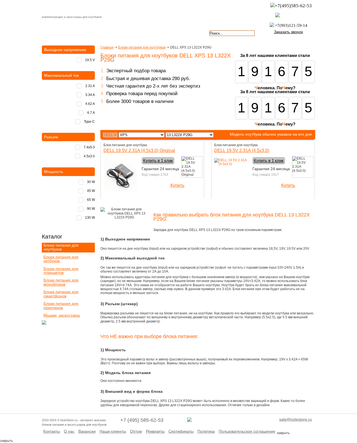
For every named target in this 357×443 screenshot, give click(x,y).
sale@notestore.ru (295, 419)
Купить (177, 185)
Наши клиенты (113, 431)
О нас (69, 431)
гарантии (123, 32)
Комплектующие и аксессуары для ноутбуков (73, 8)
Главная (107, 47)
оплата (90, 32)
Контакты (51, 431)
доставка (58, 32)
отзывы (188, 32)
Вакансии (87, 431)
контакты (156, 32)
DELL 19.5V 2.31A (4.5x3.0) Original (139, 150)
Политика (206, 431)
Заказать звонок (288, 32)
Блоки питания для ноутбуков (141, 47)
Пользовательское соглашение (247, 431)
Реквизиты (155, 431)
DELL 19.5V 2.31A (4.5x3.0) (241, 150)
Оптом (136, 431)
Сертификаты (181, 431)
